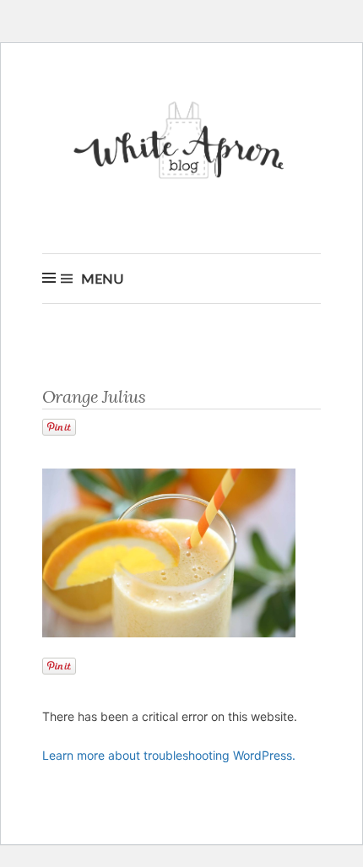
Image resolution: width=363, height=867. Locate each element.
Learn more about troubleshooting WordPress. (168, 755)
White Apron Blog (181, 145)
